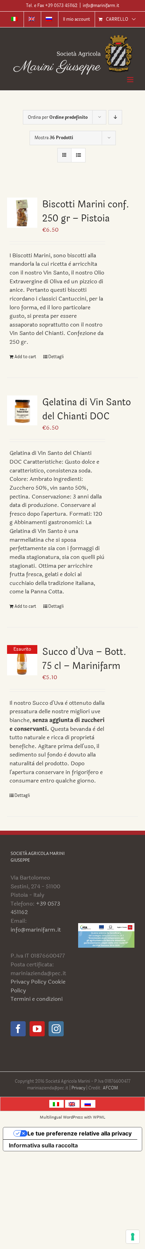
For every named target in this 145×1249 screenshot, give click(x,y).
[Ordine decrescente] (115, 117)
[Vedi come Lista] (78, 155)
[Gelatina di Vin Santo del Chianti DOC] (22, 410)
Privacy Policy (28, 981)
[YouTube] (37, 1028)
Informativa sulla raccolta (43, 1145)
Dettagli (56, 357)
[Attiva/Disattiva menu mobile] (130, 79)
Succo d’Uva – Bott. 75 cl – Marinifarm (84, 659)
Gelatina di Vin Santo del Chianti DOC (86, 409)
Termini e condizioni (37, 998)
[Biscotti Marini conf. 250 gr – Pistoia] (22, 213)
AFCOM (110, 1088)
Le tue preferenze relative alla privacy (79, 1133)
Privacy (78, 1088)
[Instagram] (56, 1028)
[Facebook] (18, 1028)
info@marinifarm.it (101, 5)
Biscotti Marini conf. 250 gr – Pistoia (85, 211)
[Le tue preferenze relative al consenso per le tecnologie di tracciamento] (132, 1236)
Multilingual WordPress (61, 1117)
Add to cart (25, 357)
